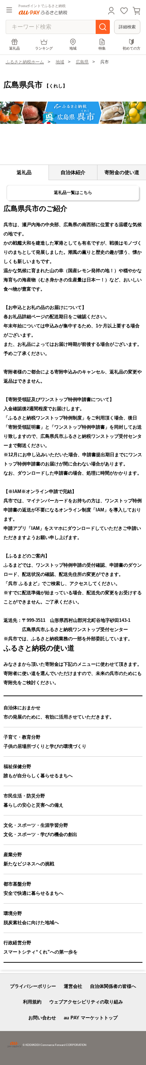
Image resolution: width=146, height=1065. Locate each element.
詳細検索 (127, 26)
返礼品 (14, 48)
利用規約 (32, 1001)
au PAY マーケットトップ (91, 1017)
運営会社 (73, 986)
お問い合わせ (42, 1017)
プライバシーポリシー (33, 986)
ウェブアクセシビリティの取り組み (86, 1001)
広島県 (82, 61)
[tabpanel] (73, 113)
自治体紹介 (73, 172)
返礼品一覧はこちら (73, 192)
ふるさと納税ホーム (25, 61)
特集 (102, 48)
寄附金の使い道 (122, 172)
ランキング (44, 48)
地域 (73, 48)
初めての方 (131, 48)
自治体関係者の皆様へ (113, 986)
